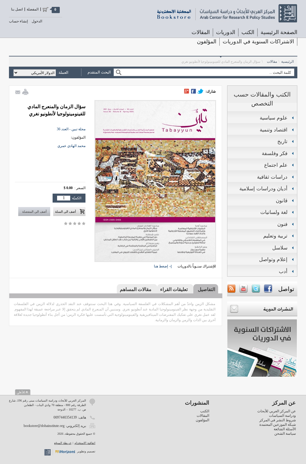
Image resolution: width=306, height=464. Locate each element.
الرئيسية (287, 61)
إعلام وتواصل (273, 259)
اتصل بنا (17, 9)
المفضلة (33, 9)
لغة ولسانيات (273, 212)
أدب (283, 271)
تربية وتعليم (275, 236)
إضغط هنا (161, 266)
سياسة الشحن (285, 433)
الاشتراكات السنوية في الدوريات (258, 42)
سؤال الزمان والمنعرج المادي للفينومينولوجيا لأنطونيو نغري (220, 61)
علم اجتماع (275, 165)
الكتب (204, 411)
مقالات (272, 61)
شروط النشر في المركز (277, 420)
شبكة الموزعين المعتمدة (277, 424)
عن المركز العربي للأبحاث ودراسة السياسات (276, 413)
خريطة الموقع (62, 443)
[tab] (205, 289)
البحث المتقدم (99, 72)
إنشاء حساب (18, 21)
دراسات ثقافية (272, 177)
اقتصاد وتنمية (273, 130)
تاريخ (282, 141)
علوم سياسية (273, 118)
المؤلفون (206, 42)
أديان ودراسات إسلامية (263, 189)
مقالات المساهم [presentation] (136, 289)
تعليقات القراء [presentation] (174, 289)
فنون (282, 224)
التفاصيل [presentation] (206, 289)
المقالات (201, 32)
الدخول (37, 21)
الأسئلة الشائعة (285, 429)
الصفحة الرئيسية (279, 32)
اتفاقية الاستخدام (84, 443)
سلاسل (279, 248)
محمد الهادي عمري (71, 146)
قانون (281, 200)
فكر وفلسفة (274, 153)
